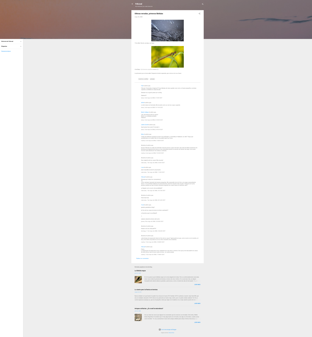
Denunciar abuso (6, 51)
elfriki (142, 102)
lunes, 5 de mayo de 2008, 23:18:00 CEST (152, 120)
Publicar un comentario (142, 258)
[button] (199, 14)
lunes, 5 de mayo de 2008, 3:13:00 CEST (151, 98)
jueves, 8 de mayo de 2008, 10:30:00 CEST (152, 221)
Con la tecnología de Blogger (168, 329)
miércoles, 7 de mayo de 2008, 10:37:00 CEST (153, 190)
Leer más (197, 284)
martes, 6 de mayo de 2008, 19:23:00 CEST (152, 153)
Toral (142, 205)
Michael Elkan (171, 332)
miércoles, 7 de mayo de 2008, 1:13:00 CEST (153, 172)
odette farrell (144, 124)
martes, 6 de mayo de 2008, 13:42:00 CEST (152, 140)
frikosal (138, 4)
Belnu (142, 134)
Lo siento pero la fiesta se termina (146, 289)
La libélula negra (140, 270)
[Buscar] (203, 4)
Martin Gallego (145, 112)
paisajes (152, 79)
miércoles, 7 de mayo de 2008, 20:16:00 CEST (153, 200)
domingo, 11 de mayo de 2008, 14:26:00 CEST (153, 231)
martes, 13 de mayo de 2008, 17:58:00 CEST (153, 254)
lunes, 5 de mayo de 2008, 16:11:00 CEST (152, 107)
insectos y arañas (143, 79)
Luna (142, 167)
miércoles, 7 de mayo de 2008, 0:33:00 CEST (153, 162)
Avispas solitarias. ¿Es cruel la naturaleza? (149, 308)
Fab (142, 85)
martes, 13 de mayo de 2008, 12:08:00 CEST (153, 242)
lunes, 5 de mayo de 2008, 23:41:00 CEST (152, 129)
